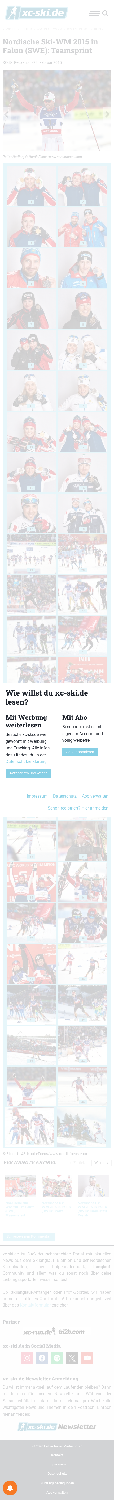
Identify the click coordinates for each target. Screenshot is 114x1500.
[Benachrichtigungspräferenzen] (10, 1488)
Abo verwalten (95, 796)
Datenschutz (65, 796)
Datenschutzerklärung (26, 761)
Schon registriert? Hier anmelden (78, 808)
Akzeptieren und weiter (28, 773)
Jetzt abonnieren (80, 752)
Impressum (37, 796)
